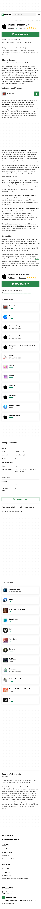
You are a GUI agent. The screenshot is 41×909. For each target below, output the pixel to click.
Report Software (22, 499)
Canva (21, 263)
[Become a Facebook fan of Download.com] (3, 892)
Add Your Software (7, 852)
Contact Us (5, 855)
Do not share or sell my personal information (15, 879)
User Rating (22, 28)
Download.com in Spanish (9, 859)
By (11, 28)
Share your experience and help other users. (16, 42)
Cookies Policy (6, 875)
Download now (22, 34)
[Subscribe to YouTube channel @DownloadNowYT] (11, 892)
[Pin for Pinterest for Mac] (4, 26)
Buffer (37, 259)
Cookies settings (7, 882)
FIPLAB (5, 776)
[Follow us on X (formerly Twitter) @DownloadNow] (7, 892)
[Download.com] (6, 15)
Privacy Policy (6, 869)
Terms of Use (6, 872)
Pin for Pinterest (19, 24)
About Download (7, 849)
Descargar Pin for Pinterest (10, 511)
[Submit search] (13, 14)
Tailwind (28, 255)
